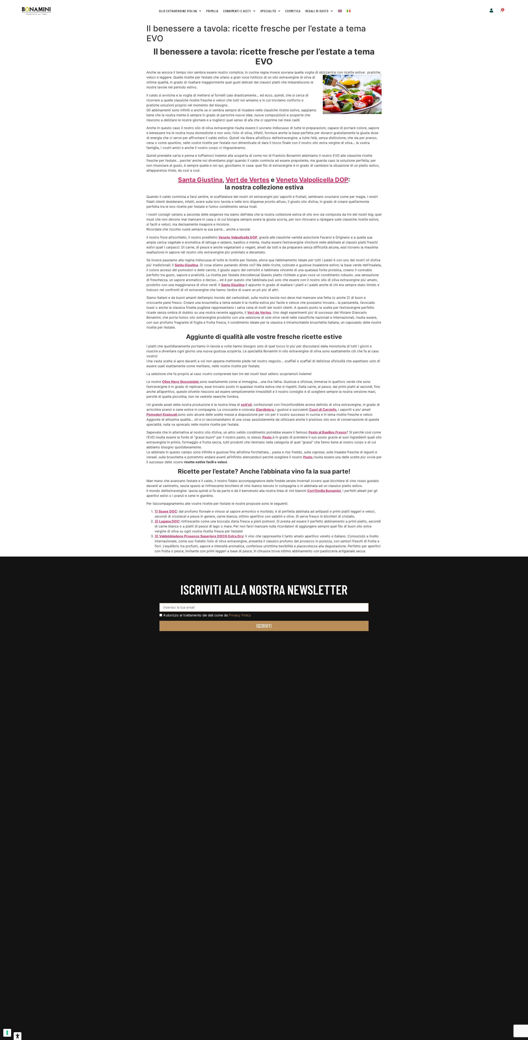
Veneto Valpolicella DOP (312, 179)
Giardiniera (265, 409)
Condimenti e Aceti (237, 11)
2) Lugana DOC (167, 521)
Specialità (268, 11)
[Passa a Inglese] (340, 11)
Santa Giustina (200, 179)
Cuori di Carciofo (322, 409)
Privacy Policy (240, 615)
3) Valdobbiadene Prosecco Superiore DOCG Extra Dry (199, 536)
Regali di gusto (317, 11)
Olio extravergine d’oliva (178, 11)
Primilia (212, 11)
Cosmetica (293, 11)
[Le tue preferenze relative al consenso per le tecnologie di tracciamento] (7, 1033)
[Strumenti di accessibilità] (17, 1036)
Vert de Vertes (247, 179)
